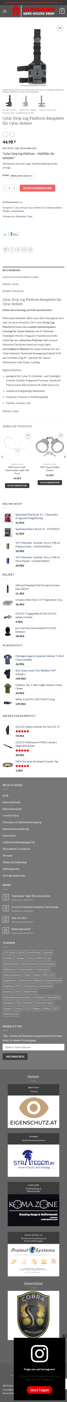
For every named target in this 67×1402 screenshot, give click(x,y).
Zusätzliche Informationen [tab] (20, 277)
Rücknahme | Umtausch (16, 848)
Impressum (9, 835)
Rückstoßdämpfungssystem (17, 997)
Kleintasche (25, 980)
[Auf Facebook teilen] (12, 249)
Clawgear (20, 958)
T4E (18, 1002)
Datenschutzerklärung (16, 828)
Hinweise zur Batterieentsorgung (22, 822)
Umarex (18, 1008)
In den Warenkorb (37, 188)
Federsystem (43, 969)
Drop (47, 958)
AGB (5, 795)
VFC (27, 1008)
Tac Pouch (28, 1002)
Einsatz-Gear (28, 110)
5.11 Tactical (9, 952)
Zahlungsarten (11, 868)
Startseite (9, 110)
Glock (27, 974)
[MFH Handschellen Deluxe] (49, 446)
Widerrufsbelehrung (14, 862)
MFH (19, 986)
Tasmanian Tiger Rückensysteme (31, 895)
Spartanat (8, 1002)
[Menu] (5, 11)
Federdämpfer (26, 969)
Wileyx (47, 1008)
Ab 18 (21, 952)
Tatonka (8, 1008)
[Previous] (8, 55)
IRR (45, 974)
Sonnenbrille (54, 997)
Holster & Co (48, 110)
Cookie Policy (11, 815)
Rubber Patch (30, 991)
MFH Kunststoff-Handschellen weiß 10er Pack (17, 470)
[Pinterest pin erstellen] (30, 249)
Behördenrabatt (12, 808)
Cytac (17, 207)
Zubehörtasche (11, 1014)
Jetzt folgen (39, 1390)
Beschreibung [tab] (11, 270)
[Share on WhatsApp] (6, 249)
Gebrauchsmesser (12, 974)
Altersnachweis (12, 802)
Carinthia (8, 958)
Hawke (36, 974)
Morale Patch (46, 986)
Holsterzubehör (54, 207)
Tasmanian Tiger (44, 1002)
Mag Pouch (9, 986)
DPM (39, 958)
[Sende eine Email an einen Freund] (24, 249)
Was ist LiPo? (19, 917)
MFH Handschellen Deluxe (49, 469)
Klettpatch (38, 980)
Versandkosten (28, 148)
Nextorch (8, 991)
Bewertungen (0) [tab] (13, 291)
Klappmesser (10, 980)
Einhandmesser (11, 963)
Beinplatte (21, 216)
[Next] (59, 55)
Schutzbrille (39, 997)
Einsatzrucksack (29, 963)
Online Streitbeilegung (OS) (19, 842)
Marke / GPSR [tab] (11, 284)
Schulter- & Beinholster (18, 113)
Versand (7, 855)
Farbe (6, 175)
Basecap (47, 952)
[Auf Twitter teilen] (18, 249)
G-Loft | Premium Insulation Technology (35, 906)
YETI (55, 1008)
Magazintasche (54, 980)
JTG (52, 974)
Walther (37, 1008)
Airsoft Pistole (33, 952)
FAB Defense (10, 969)
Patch (18, 991)
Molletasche (31, 986)
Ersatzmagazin (48, 963)
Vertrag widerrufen (14, 875)
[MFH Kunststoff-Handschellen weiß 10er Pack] (17, 446)
